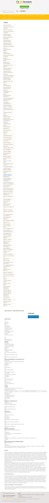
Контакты (10, 18)
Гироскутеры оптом (17, 498)
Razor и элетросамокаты (34, 498)
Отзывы (27, 498)
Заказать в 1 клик (33, 316)
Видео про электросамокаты (7, 498)
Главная (4, 15)
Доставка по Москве (40, 15)
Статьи (22, 15)
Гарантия (5, 18)
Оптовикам (23, 498)
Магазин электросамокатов (14, 15)
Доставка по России (30, 15)
